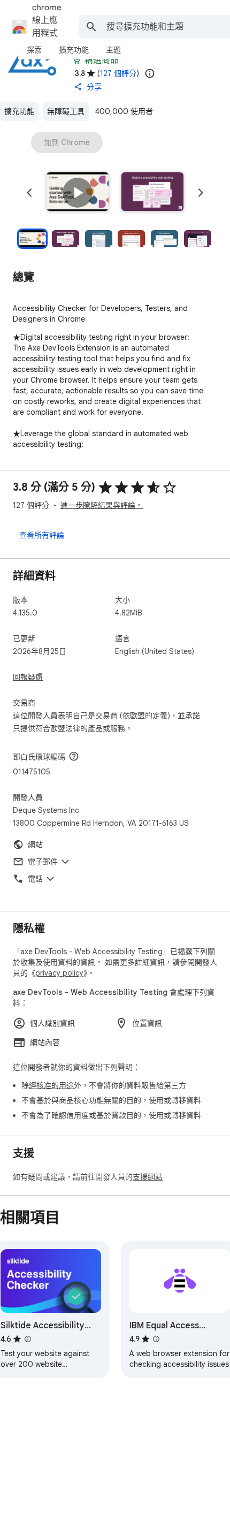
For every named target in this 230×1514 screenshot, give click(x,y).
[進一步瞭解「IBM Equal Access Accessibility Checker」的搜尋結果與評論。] (156, 1339)
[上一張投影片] (29, 192)
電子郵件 (43, 861)
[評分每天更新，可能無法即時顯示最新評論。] (149, 73)
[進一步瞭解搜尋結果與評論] (73, 756)
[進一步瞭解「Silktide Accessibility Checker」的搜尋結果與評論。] (28, 1339)
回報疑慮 (28, 677)
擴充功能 (19, 111)
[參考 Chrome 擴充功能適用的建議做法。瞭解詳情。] (77, 60)
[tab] (34, 49)
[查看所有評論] (42, 534)
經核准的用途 (51, 1085)
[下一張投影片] (200, 192)
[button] (77, 192)
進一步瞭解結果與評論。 (101, 505)
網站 (35, 844)
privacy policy (59, 973)
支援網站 (148, 1177)
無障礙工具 (66, 111)
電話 (35, 879)
